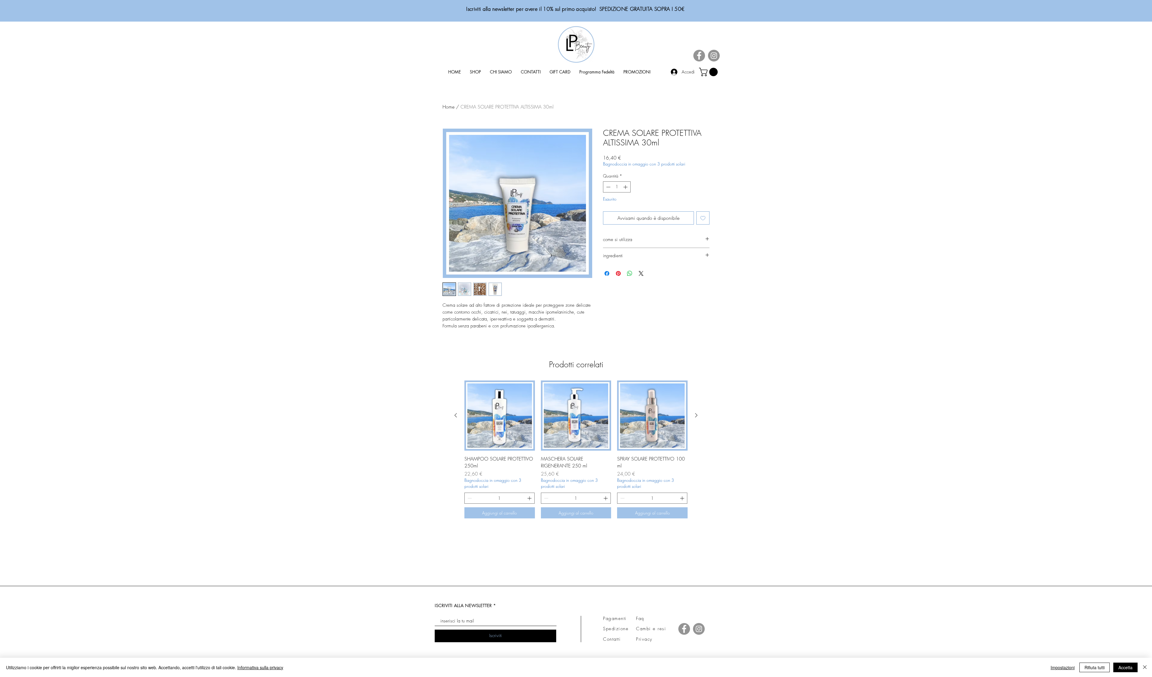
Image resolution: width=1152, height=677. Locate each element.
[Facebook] (699, 55)
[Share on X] (641, 273)
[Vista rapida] (499, 415)
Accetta (1125, 667)
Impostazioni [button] (1063, 667)
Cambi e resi (651, 629)
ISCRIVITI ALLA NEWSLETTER (463, 605)
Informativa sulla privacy (260, 667)
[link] (709, 72)
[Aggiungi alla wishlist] (703, 218)
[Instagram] (714, 55)
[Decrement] (607, 187)
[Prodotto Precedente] (455, 415)
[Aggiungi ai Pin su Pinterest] (618, 273)
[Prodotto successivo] (696, 415)
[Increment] (626, 187)
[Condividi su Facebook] (606, 273)
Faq (640, 619)
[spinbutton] (616, 187)
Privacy (644, 639)
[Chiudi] (1144, 667)
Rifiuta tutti (1094, 667)
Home (448, 106)
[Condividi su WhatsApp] (629, 273)
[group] (576, 449)
